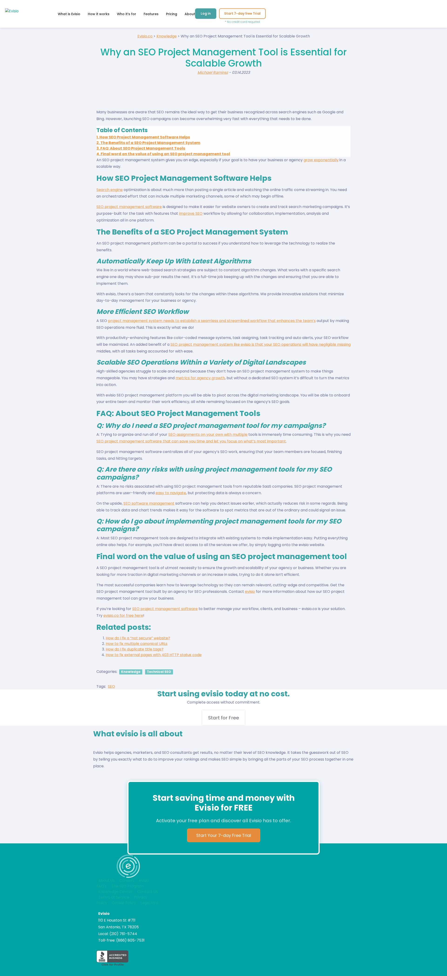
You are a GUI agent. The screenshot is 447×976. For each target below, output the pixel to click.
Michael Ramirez (212, 72)
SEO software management (148, 503)
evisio (250, 591)
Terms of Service (113, 897)
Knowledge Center (115, 891)
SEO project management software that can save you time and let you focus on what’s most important (191, 441)
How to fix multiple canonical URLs (136, 643)
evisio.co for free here (123, 615)
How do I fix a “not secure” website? (138, 638)
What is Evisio (69, 14)
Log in (206, 13)
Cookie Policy (124, 903)
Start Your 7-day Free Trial (223, 835)
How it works (98, 14)
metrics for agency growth (200, 378)
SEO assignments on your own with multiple (207, 434)
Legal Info (149, 903)
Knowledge (130, 672)
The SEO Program (127, 886)
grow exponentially (321, 160)
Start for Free (223, 717)
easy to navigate (171, 493)
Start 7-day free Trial (242, 13)
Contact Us (147, 891)
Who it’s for (126, 14)
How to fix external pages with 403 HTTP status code (154, 654)
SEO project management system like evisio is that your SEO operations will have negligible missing (260, 344)
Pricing (171, 14)
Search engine (109, 189)
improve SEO (191, 213)
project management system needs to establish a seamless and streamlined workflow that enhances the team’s (212, 320)
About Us (106, 880)
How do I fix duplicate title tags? (134, 649)
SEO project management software (129, 206)
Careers (126, 880)
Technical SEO (159, 672)
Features (151, 14)
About (190, 14)
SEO (111, 686)
